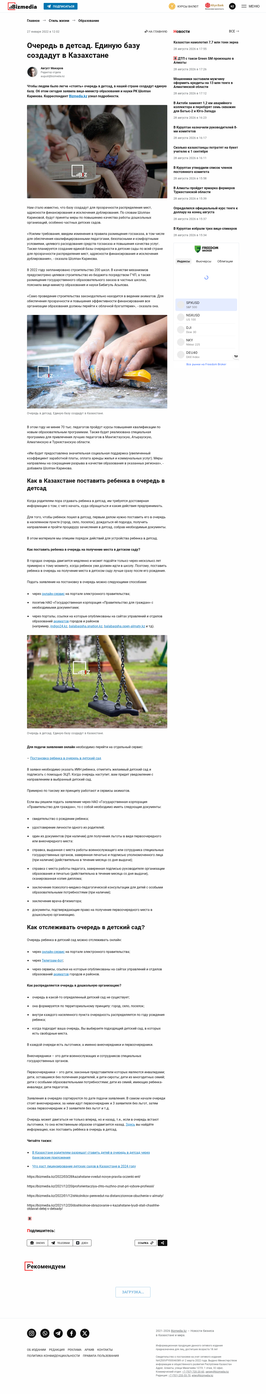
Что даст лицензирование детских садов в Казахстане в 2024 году (84, 1166)
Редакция (57, 1349)
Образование (88, 21)
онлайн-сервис (53, 594)
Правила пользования (101, 1355)
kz (232, 6)
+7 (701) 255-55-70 (180, 1375)
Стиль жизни (59, 21)
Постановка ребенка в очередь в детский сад (65, 758)
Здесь (130, 1124)
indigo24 (56, 626)
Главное (33, 21)
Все (232, 31)
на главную (158, 31)
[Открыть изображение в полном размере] (97, 152)
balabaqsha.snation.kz (85, 626)
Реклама (74, 1349)
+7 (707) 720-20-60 (193, 1371)
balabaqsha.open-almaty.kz (124, 626)
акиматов (61, 621)
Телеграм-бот (52, 960)
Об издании (36, 1349)
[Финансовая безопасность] (214, 6)
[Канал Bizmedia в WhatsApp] (44, 1333)
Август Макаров (52, 68)
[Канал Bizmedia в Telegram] (58, 1333)
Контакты (105, 1349)
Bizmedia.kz (78, 96)
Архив (89, 1349)
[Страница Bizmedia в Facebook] (71, 1333)
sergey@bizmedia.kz (217, 1371)
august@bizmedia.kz (53, 76)
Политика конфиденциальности (53, 1355)
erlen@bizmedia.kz (202, 1375)
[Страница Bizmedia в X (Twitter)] (84, 1333)
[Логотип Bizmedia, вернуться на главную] (22, 6)
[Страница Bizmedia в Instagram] (31, 1333)
